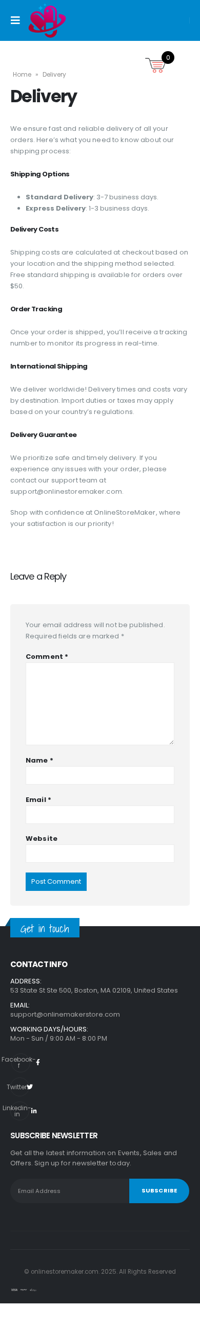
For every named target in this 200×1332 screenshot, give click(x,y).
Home (22, 74)
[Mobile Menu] (18, 20)
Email (38, 800)
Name (39, 760)
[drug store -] (47, 20)
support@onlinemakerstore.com (65, 1014)
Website (41, 838)
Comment (47, 656)
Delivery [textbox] (43, 96)
